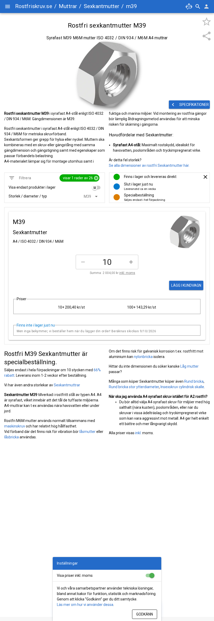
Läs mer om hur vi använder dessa (85, 605)
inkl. (138, 433)
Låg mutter (189, 366)
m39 (131, 6)
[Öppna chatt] (189, 6)
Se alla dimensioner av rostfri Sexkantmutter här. (149, 165)
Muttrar (68, 6)
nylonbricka (143, 357)
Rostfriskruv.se (33, 6)
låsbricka (11, 437)
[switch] (96, 187)
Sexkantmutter (102, 6)
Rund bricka (194, 381)
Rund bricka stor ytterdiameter (134, 387)
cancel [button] (96, 178)
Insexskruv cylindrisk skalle (182, 387)
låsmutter (87, 432)
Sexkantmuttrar (67, 385)
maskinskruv (14, 426)
